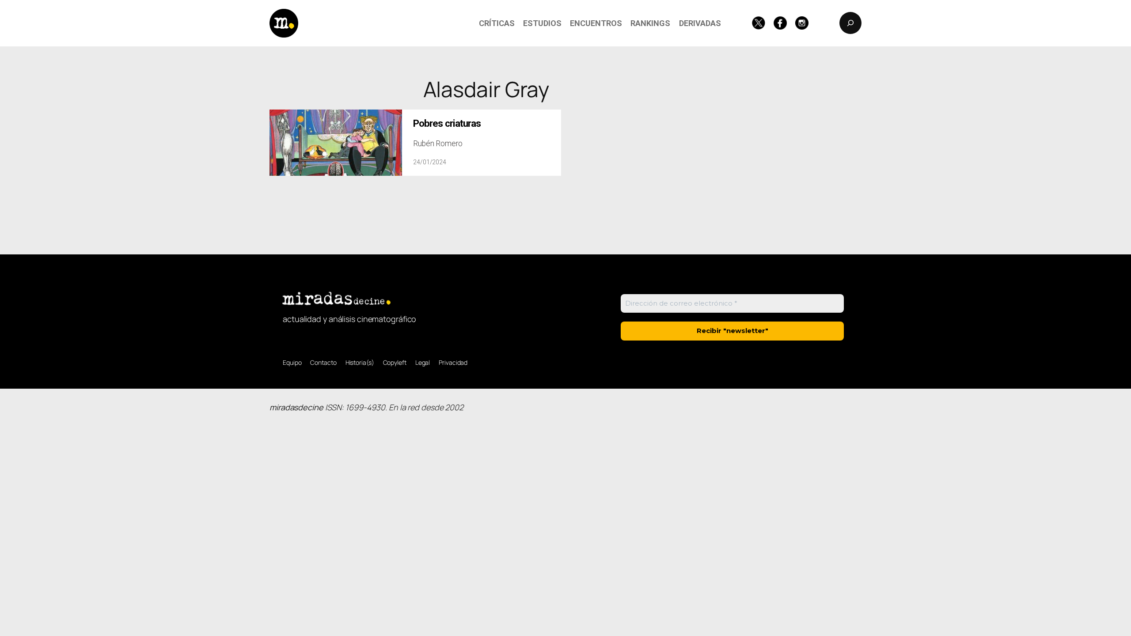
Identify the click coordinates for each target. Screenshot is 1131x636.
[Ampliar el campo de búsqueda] (850, 23)
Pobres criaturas (447, 123)
